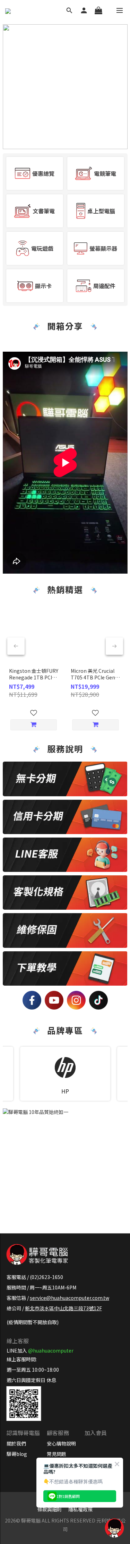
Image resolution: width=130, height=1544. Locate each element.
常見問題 (56, 1453)
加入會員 (96, 1433)
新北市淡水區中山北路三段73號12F (63, 1308)
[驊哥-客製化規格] (65, 892)
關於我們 (16, 1443)
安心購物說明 (61, 1443)
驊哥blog (17, 1453)
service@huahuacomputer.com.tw (69, 1297)
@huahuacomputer (50, 1350)
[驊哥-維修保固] (65, 930)
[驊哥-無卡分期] (65, 779)
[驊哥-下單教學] (65, 968)
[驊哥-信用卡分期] (65, 817)
